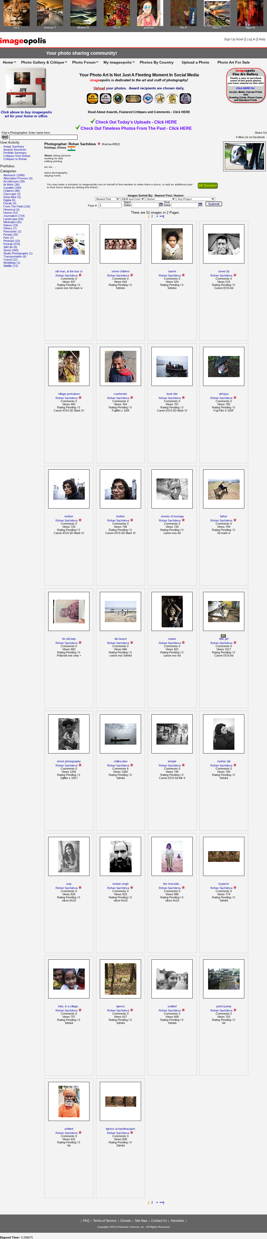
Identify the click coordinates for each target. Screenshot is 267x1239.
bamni (172, 271)
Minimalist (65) (12, 222)
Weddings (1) (11, 262)
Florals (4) (9, 203)
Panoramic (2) (12, 231)
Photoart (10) (11, 240)
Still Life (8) (10, 247)
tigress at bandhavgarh (120, 1128)
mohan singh (120, 883)
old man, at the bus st (68, 271)
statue (172, 638)
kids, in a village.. (69, 1006)
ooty (69, 883)
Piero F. (217, 27)
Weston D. (83, 27)
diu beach (120, 638)
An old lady (69, 638)
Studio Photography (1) (18, 253)
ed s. (17, 27)
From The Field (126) (16, 206)
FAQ (86, 1221)
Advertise (177, 1221)
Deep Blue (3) (12, 197)
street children (121, 271)
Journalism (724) (14, 215)
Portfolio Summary (15, 152)
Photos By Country (157, 62)
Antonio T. (50, 27)
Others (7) (10, 228)
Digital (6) (9, 200)
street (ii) (223, 271)
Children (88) (11, 190)
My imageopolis (118, 62)
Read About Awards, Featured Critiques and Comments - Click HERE (139, 112)
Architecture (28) (14, 181)
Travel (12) (10, 259)
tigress (120, 1006)
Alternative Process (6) (18, 178)
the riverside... (172, 883)
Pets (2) (8, 237)
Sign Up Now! (234, 39)
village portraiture (69, 393)
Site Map (141, 1221)
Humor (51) (10, 212)
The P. (117, 27)
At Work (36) (11, 184)
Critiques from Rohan (16, 155)
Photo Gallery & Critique (42, 62)
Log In (251, 39)
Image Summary (13, 146)
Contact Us (159, 1221)
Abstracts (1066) (14, 175)
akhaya (223, 393)
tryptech (224, 883)
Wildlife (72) (10, 265)
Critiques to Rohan (15, 159)
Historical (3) (11, 209)
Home (8, 62)
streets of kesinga (172, 516)
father (223, 516)
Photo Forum (83, 62)
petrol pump (223, 1006)
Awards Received (14, 149)
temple (172, 761)
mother (68, 516)
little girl (223, 638)
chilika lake (121, 761)
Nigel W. (250, 27)
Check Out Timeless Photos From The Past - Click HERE (136, 128)
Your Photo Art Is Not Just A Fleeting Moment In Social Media (139, 75)
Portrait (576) (11, 244)
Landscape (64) (13, 218)
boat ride (172, 393)
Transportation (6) (14, 256)
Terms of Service (105, 1221)
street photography (69, 761)
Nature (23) (10, 225)
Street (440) (11, 250)
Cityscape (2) (12, 193)
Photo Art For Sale (233, 62)
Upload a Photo (195, 62)
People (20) (10, 234)
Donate (125, 1221)
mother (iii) (223, 761)
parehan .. (150, 27)
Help (262, 39)
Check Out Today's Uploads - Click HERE (136, 122)
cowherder (120, 393)
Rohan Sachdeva (66, 275)
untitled (172, 1006)
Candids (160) (12, 187)
